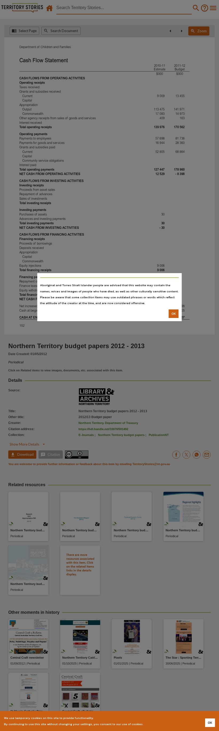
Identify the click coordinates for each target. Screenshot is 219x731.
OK (173, 313)
